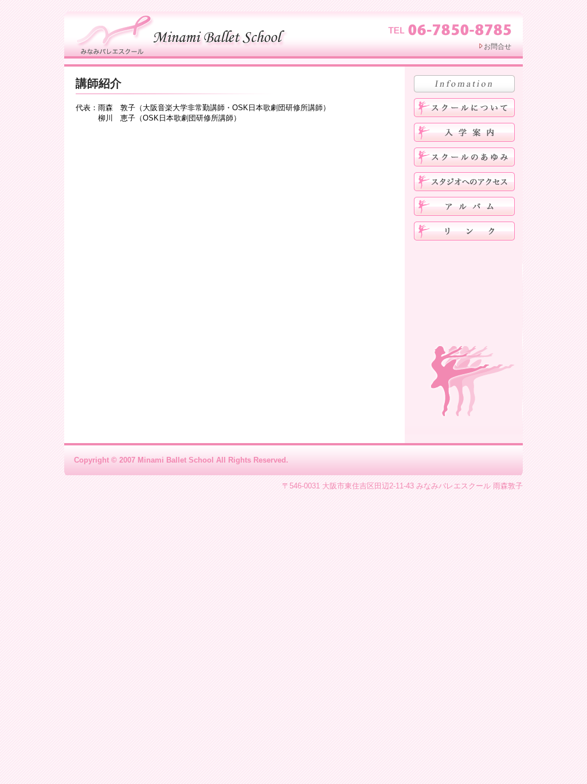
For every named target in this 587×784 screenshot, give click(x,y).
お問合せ (497, 46)
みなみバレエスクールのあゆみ (464, 157)
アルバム (464, 206)
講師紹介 (99, 83)
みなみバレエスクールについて (464, 107)
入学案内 (464, 132)
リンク (464, 231)
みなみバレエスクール (183, 33)
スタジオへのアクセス (464, 181)
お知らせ (464, 83)
